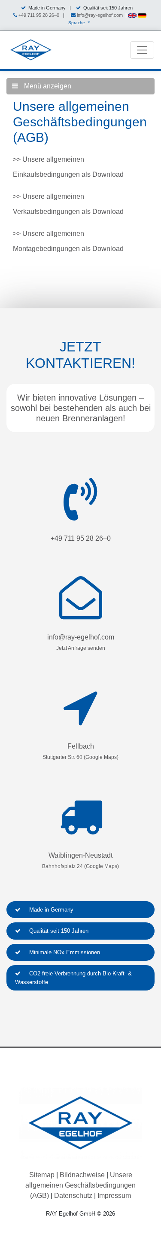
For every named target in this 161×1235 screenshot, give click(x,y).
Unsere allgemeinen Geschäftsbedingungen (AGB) (80, 1185)
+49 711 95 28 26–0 (38, 15)
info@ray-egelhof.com (100, 15)
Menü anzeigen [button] (46, 86)
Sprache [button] (77, 22)
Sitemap (42, 1175)
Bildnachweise (82, 1175)
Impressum (114, 1195)
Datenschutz (73, 1195)
